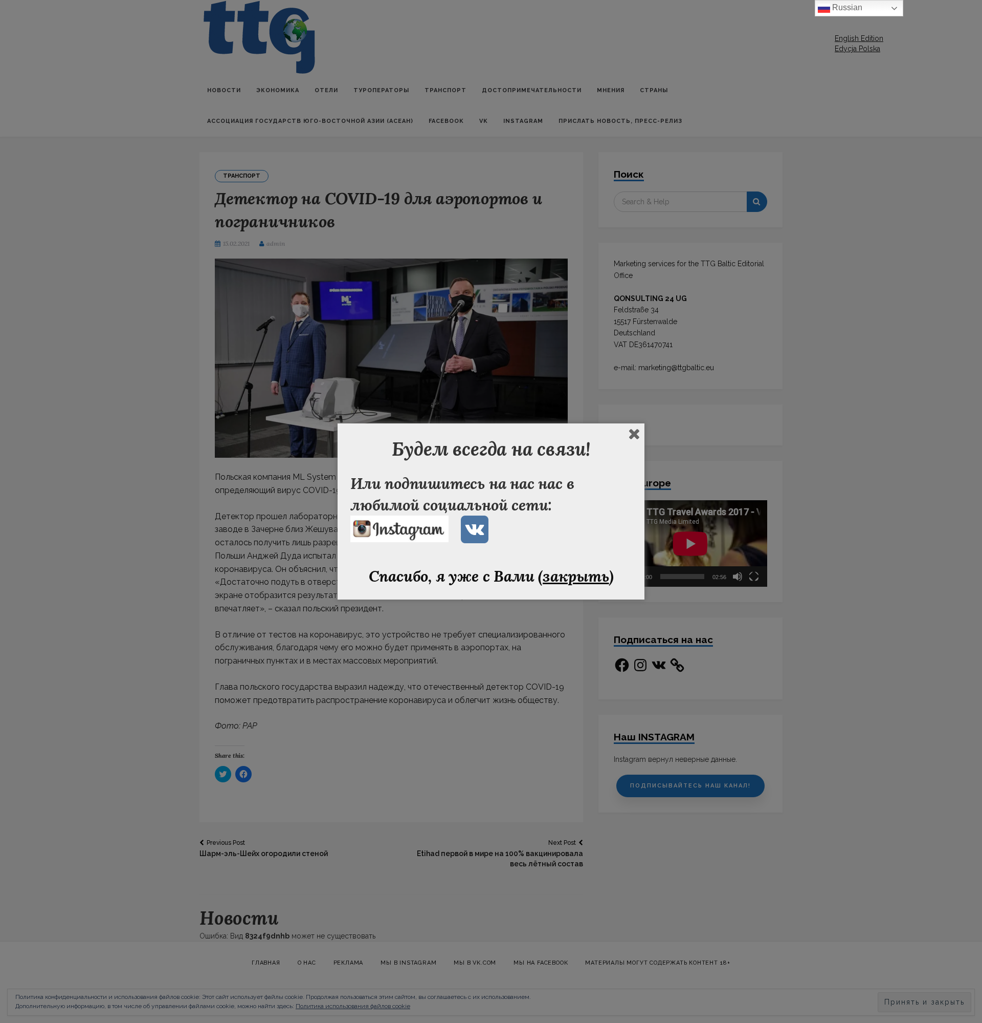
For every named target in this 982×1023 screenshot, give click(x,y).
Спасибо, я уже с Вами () (491, 576)
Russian (846, 7)
